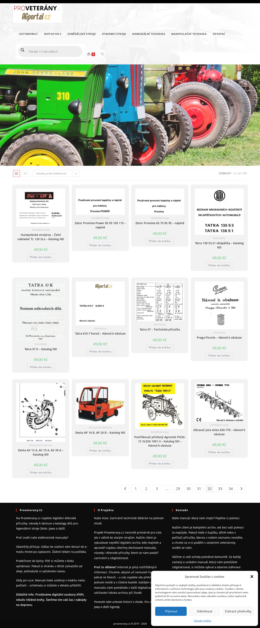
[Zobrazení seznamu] (25, 173)
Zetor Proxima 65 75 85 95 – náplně (159, 223)
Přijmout (171, 611)
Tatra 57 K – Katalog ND (41, 349)
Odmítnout (204, 611)
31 (199, 488)
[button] (252, 577)
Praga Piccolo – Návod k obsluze (219, 337)
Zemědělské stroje (41, 229)
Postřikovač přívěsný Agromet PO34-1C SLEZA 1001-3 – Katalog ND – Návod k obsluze (159, 441)
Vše (245, 173)
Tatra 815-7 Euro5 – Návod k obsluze (100, 333)
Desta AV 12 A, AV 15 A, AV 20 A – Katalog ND (40, 452)
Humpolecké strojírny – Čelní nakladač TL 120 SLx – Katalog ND (40, 237)
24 (239, 173)
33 (220, 488)
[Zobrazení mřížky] (16, 173)
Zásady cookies (202, 620)
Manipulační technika (40, 445)
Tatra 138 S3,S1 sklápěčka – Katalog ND (219, 245)
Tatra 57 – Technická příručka (160, 329)
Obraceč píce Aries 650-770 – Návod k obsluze (219, 432)
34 (231, 488)
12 (234, 173)
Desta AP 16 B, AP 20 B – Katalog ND (100, 432)
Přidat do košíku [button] (41, 257)
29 (178, 488)
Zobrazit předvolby (238, 611)
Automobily (219, 238)
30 (188, 488)
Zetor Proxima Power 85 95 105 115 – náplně (100, 225)
